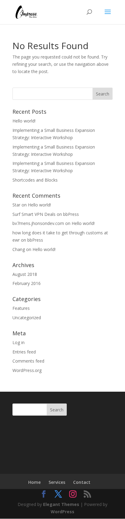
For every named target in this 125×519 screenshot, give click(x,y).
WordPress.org (27, 370)
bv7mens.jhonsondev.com (38, 223)
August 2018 (24, 274)
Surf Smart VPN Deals (34, 214)
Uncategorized (26, 317)
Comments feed (28, 361)
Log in (18, 342)
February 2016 (26, 283)
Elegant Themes (61, 504)
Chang (18, 249)
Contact (81, 482)
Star (16, 205)
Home (34, 482)
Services (57, 482)
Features (21, 308)
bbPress (71, 214)
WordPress (62, 511)
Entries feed (24, 352)
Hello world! (23, 121)
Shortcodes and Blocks (35, 180)
